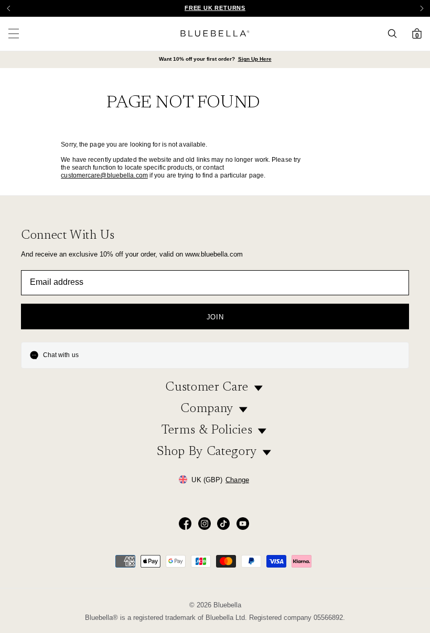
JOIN (215, 317)
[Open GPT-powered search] (395, 33)
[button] (421, 8)
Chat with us (61, 355)
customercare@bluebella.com (104, 175)
